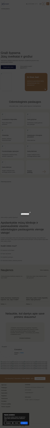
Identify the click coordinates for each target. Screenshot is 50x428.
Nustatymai (8, 422)
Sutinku (24, 422)
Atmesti (16, 422)
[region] (15, 419)
